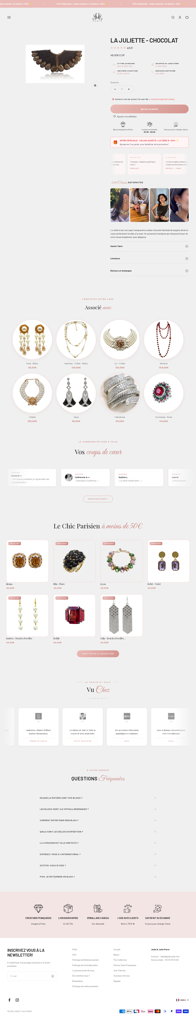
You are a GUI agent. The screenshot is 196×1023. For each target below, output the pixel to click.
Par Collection (120, 960)
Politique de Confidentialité (85, 965)
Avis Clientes (120, 970)
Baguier (117, 981)
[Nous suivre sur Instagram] (17, 1000)
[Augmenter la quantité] (128, 89)
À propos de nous (122, 975)
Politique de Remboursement (85, 960)
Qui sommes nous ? (81, 975)
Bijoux (116, 954)
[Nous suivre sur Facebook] (9, 1000)
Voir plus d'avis (97, 499)
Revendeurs (77, 981)
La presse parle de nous (83, 970)
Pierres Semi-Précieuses (125, 965)
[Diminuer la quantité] (115, 89)
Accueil (117, 949)
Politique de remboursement (85, 986)
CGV (74, 954)
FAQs (74, 949)
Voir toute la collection (98, 654)
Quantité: (114, 82)
